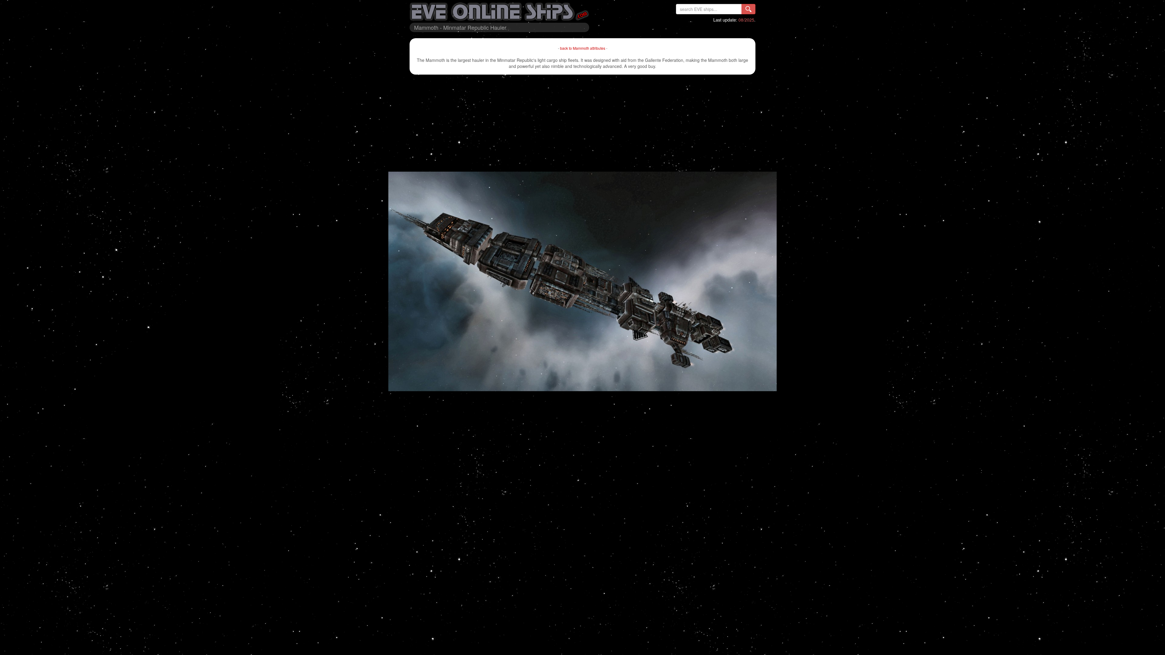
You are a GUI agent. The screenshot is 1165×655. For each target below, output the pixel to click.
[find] (748, 9)
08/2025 (746, 20)
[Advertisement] (582, 123)
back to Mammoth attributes (582, 48)
